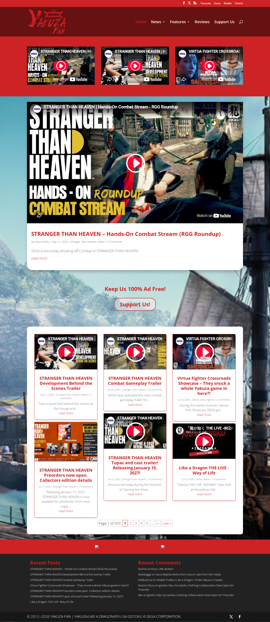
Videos (101, 242)
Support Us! (135, 304)
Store (217, 3)
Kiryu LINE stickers (162, 569)
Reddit (228, 3)
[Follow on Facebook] (239, 616)
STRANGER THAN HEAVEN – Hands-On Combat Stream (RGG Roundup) (126, 234)
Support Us (224, 22)
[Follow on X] (231, 616)
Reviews (202, 22)
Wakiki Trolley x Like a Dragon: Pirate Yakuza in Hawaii (190, 580)
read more (39, 258)
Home (140, 22)
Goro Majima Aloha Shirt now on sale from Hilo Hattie (188, 574)
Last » (166, 523)
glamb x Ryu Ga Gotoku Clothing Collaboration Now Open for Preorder (190, 595)
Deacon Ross (42, 242)
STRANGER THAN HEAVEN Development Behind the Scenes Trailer (65, 383)
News (156, 22)
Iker (140, 595)
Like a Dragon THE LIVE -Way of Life (204, 470)
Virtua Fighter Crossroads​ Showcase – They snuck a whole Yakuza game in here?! (204, 385)
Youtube (206, 3)
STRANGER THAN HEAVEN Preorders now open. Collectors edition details (65, 475)
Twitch (239, 3)
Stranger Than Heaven (83, 242)
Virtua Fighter (207, 399)
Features (178, 22)
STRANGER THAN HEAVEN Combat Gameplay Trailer (135, 380)
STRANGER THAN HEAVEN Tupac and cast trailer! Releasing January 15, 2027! (134, 465)
